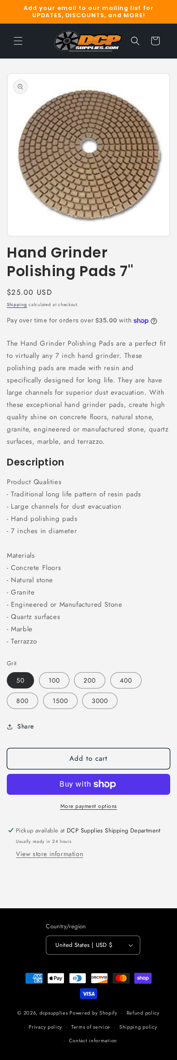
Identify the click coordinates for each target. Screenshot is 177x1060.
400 (126, 680)
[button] (18, 41)
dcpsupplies (53, 1012)
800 (22, 700)
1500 (60, 700)
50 (20, 680)
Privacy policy (45, 1026)
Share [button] (25, 726)
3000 (100, 700)
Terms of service (90, 1026)
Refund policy (143, 1012)
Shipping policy (138, 1026)
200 (90, 680)
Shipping (17, 304)
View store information (49, 853)
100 (54, 680)
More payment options (88, 806)
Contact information (93, 1040)
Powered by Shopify (93, 1012)
